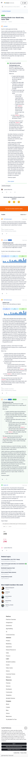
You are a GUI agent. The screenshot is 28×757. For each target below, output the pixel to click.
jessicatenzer (8, 596)
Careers (8, 707)
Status (8, 713)
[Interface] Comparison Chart (8, 568)
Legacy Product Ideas (6, 570)
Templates (8, 695)
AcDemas (7, 592)
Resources (9, 680)
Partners (8, 683)
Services (8, 686)
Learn (7, 659)
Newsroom (9, 716)
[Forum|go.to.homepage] (9, 3)
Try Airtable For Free (11, 719)
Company (8, 701)
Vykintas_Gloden (9, 605)
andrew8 (5, 26)
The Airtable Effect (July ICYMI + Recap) (10, 559)
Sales (7, 653)
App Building (9, 628)
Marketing (8, 644)
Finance (8, 656)
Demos (8, 671)
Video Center (9, 668)
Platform (8, 616)
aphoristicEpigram (9, 587)
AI (6, 631)
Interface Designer (6, 11)
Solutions (8, 637)
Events (8, 665)
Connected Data (10, 635)
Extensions (9, 625)
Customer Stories (10, 674)
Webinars (8, 677)
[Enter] (2, 6)
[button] (2, 3)
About (7, 704)
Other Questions (5, 565)
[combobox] (14, 6)
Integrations (9, 622)
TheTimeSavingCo (7, 219)
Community (9, 692)
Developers (9, 689)
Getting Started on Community (8, 561)
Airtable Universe (10, 698)
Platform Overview (11, 619)
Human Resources (11, 650)
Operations (9, 647)
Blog (7, 710)
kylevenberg (8, 600)
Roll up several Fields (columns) (8, 572)
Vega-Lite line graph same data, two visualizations (13, 563)
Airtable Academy (10, 662)
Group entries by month (6, 576)
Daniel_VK (5, 485)
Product (8, 640)
